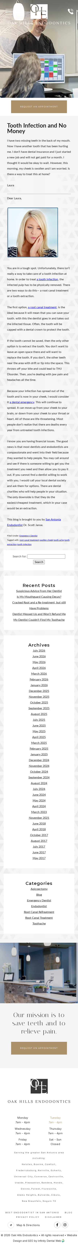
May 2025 (39, 731)
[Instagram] (65, 1227)
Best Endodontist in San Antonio (32, 1212)
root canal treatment (29, 540)
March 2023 (39, 812)
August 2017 (39, 840)
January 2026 (39, 685)
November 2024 (39, 766)
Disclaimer (53, 1217)
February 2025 (39, 748)
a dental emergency (22, 402)
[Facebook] (57, 1227)
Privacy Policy (28, 1217)
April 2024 (39, 806)
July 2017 (39, 846)
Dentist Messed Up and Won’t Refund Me (39, 614)
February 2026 (39, 679)
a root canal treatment (42, 307)
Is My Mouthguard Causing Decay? (39, 596)
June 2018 (39, 823)
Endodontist (39, 906)
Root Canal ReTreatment (39, 912)
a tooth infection (47, 279)
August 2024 (39, 783)
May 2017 (39, 858)
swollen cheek (46, 540)
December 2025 (39, 691)
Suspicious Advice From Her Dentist (39, 591)
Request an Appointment (39, 106)
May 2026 (39, 662)
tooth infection (24, 544)
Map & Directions (28, 1225)
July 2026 (39, 650)
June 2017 (39, 852)
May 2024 (39, 800)
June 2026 (39, 656)
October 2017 (39, 835)
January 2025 (39, 754)
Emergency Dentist (28, 536)
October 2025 (39, 702)
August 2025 (39, 714)
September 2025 (39, 708)
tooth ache (59, 540)
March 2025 (39, 742)
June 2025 (39, 725)
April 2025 (39, 737)
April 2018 (39, 829)
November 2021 (39, 817)
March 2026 (39, 673)
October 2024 (39, 771)
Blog (39, 894)
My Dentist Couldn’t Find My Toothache (39, 619)
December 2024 (39, 760)
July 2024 (39, 789)
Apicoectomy (39, 889)
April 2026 (39, 668)
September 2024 (39, 777)
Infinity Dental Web (49, 1240)
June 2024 (39, 794)
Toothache (39, 923)
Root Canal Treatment (39, 917)
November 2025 (39, 696)
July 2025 (39, 719)
